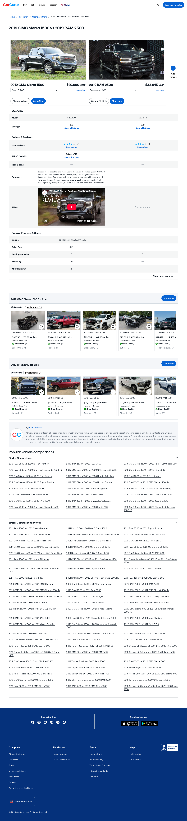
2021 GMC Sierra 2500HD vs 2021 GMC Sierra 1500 (91, 559)
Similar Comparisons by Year (25, 522)
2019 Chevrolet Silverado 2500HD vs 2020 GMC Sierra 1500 (151, 687)
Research (23, 16)
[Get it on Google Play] (149, 724)
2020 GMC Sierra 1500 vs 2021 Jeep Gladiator (146, 596)
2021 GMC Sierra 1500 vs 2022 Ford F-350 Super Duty (35, 553)
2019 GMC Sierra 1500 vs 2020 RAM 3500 (144, 470)
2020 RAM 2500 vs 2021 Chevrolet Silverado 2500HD (35, 596)
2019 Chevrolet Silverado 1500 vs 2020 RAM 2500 (34, 639)
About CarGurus (17, 754)
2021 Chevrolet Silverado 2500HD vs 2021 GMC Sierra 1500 (150, 560)
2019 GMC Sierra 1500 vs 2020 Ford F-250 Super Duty (150, 463)
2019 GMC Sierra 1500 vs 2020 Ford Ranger (30, 476)
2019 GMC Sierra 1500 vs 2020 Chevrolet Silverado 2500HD (149, 508)
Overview (80, 90)
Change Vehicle (20, 101)
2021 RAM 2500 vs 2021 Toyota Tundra (143, 528)
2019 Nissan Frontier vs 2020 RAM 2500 (29, 667)
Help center (135, 754)
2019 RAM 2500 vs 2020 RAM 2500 (26, 488)
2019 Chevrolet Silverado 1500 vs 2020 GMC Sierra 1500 (34, 653)
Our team (13, 759)
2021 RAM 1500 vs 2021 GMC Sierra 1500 (144, 578)
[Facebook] (32, 723)
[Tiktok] (64, 723)
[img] (26, 344)
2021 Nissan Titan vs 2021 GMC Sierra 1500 (87, 553)
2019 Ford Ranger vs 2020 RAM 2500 (142, 667)
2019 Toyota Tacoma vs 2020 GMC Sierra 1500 (147, 680)
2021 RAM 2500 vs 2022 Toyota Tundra (85, 568)
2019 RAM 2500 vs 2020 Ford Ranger (142, 476)
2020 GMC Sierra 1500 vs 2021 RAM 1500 (144, 633)
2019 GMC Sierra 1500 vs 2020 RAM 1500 (29, 501)
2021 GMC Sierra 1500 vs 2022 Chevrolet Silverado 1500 (34, 570)
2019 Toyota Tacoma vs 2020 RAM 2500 (86, 667)
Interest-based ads (98, 771)
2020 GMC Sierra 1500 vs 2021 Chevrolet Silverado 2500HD (149, 610)
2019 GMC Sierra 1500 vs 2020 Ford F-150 (87, 507)
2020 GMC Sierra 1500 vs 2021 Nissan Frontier (32, 624)
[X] (39, 723)
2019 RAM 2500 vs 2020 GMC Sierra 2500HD (146, 482)
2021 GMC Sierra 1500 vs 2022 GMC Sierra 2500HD (34, 547)
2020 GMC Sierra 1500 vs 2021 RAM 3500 (29, 618)
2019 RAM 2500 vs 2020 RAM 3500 (84, 463)
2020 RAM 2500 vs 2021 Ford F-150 (141, 624)
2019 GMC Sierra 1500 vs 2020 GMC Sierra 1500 (148, 494)
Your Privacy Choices (99, 765)
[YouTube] (45, 723)
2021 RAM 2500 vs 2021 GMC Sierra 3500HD (88, 547)
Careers (12, 782)
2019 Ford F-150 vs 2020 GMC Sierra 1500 (29, 646)
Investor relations (17, 771)
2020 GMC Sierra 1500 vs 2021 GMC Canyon (31, 584)
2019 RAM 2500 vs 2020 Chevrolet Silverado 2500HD (35, 470)
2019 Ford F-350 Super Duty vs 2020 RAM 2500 (90, 646)
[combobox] (22, 801)
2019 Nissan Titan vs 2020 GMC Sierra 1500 (88, 673)
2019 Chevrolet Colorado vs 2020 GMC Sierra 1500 (149, 652)
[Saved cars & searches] (158, 5)
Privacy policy (96, 759)
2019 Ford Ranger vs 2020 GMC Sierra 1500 (30, 673)
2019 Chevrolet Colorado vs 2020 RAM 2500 (88, 680)
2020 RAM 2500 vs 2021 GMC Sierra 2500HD (146, 602)
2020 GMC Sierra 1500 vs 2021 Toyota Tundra (88, 584)
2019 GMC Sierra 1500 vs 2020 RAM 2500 (87, 652)
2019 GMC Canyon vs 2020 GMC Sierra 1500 (31, 680)
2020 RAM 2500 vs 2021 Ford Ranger (84, 596)
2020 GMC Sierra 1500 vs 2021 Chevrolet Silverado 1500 (91, 625)
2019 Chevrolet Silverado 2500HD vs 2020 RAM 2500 (150, 646)
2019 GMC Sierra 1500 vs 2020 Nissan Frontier (89, 482)
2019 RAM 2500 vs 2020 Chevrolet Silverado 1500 (34, 507)
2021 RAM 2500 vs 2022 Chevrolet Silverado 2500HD (92, 578)
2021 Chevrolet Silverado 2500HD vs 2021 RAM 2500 (92, 534)
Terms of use (95, 754)
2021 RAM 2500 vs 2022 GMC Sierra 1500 (29, 534)
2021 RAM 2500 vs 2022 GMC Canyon (142, 568)
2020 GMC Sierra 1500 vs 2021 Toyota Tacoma (89, 608)
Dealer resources (61, 759)
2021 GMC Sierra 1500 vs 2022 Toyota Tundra (31, 540)
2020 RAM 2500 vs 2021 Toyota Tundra (28, 602)
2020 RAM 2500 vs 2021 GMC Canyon (85, 602)
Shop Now (38, 101)
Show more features (163, 276)
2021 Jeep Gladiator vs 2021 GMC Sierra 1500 (88, 540)
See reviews (71, 147)
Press (11, 765)
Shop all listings (72, 128)
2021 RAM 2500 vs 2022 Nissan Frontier (28, 528)
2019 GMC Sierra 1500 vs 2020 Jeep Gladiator (146, 501)
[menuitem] (25, 5)
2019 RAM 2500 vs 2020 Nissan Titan (84, 494)
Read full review (72, 157)
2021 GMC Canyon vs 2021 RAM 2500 (142, 540)
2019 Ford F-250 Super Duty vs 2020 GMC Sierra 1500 (150, 673)
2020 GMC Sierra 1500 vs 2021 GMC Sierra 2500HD (34, 590)
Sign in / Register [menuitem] (173, 5)
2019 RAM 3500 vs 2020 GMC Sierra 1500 (29, 686)
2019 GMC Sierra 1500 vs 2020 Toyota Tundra (31, 482)
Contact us (135, 759)
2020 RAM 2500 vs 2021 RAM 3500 (83, 590)
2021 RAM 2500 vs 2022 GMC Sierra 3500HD (146, 547)
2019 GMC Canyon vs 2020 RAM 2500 (143, 639)
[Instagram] (51, 723)
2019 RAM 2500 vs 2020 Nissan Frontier (29, 463)
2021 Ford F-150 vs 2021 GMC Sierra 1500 (86, 528)
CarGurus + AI (36, 427)
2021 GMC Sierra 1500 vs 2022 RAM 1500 (144, 553)
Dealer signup (60, 754)
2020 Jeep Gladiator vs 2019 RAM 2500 (28, 494)
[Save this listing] (41, 327)
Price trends (15, 776)
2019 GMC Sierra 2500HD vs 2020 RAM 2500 (31, 661)
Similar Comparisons (20, 458)
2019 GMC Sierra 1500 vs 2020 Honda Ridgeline (90, 476)
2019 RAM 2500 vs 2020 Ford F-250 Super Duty (147, 488)
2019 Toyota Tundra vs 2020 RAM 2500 (85, 661)
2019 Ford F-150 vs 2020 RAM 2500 (83, 639)
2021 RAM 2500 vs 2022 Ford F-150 (26, 578)
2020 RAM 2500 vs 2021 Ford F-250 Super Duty (32, 608)
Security (93, 776)
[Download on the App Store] (130, 724)
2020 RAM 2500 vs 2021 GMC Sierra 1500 (29, 633)
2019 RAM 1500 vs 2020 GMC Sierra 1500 (86, 686)
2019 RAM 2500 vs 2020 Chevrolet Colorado (88, 501)
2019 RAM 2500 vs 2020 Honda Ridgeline (86, 488)
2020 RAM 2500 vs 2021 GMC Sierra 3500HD (146, 590)
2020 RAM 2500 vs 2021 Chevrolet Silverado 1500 (91, 618)
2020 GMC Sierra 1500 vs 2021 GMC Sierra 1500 (90, 633)
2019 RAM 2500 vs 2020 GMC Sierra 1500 (144, 661)
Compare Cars (39, 16)
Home (12, 16)
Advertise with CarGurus (21, 788)
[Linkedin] (58, 723)
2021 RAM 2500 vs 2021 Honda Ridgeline (29, 559)
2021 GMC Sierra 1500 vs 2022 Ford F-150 (144, 534)
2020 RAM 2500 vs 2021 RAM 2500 (141, 584)
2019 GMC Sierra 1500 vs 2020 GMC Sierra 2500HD (91, 470)
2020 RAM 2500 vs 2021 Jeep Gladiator (143, 618)
